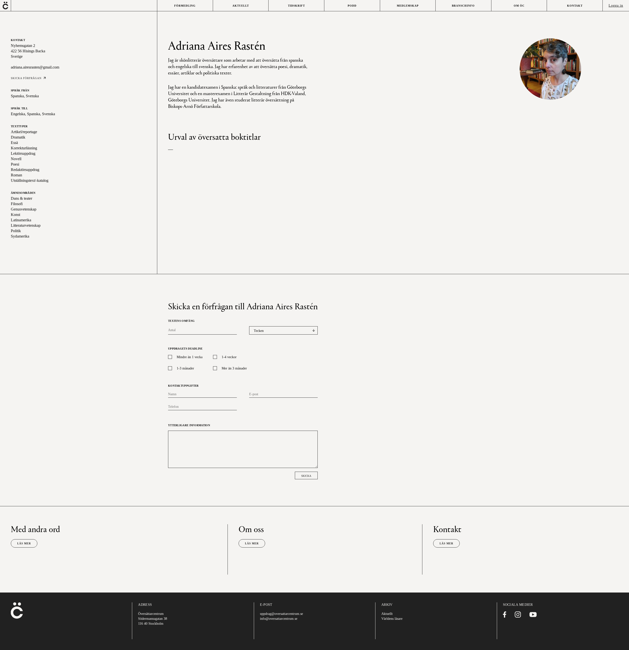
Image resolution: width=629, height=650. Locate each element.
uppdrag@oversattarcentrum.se (281, 614)
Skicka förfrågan (26, 78)
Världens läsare (391, 619)
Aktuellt (387, 614)
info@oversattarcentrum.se (278, 619)
